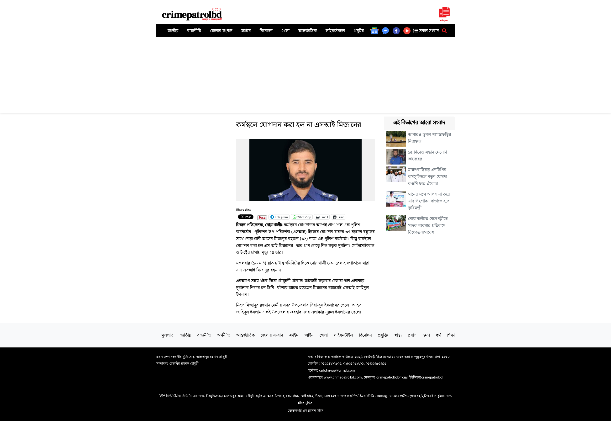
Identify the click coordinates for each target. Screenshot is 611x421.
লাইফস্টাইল (335, 30)
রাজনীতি (194, 30)
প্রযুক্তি (359, 30)
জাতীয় (173, 30)
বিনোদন (266, 30)
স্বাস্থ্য (398, 335)
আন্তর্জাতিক (307, 30)
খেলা (285, 30)
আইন (309, 335)
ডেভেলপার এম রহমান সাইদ (305, 410)
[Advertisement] (305, 73)
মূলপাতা (167, 335)
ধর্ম (438, 335)
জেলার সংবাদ (221, 30)
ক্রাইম (246, 30)
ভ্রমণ (426, 335)
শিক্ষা (451, 335)
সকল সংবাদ (428, 30)
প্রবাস (412, 335)
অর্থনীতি (223, 335)
